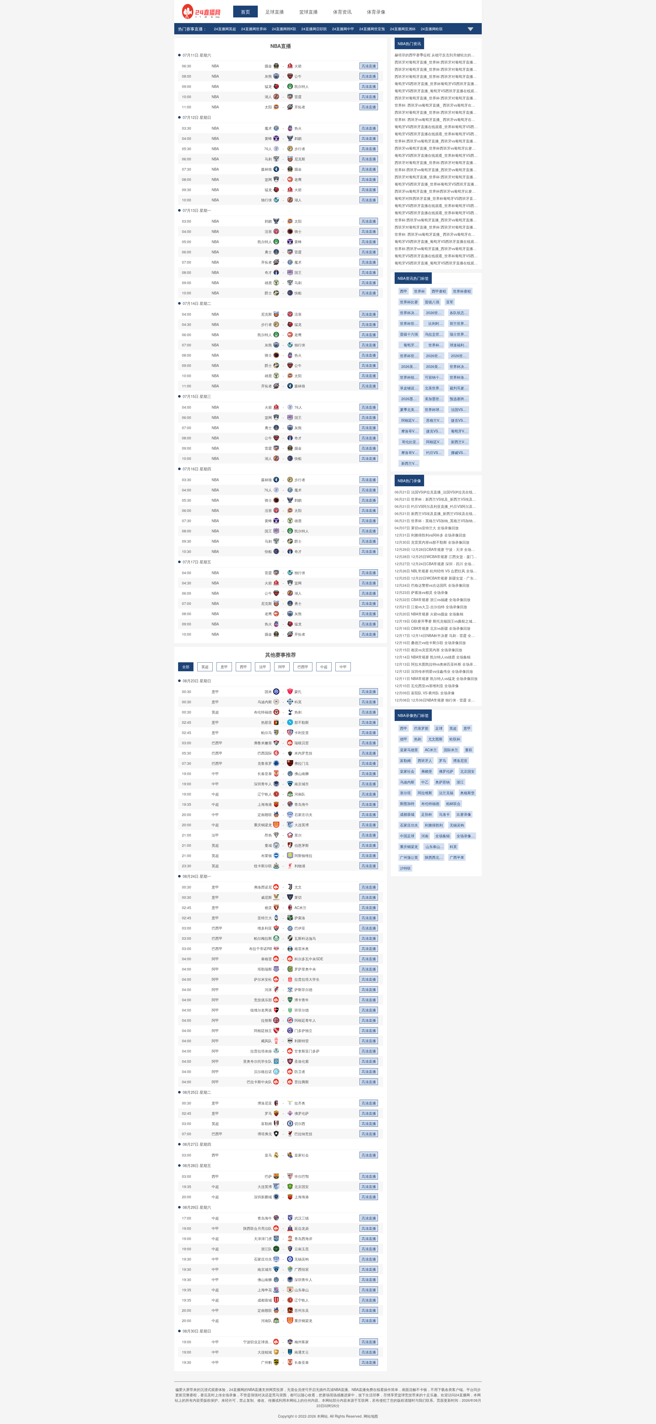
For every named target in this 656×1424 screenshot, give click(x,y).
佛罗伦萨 (446, 771)
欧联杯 (454, 738)
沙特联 (405, 868)
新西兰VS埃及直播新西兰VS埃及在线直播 (459, 442)
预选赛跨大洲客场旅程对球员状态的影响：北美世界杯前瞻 (459, 399)
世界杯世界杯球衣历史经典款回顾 (409, 324)
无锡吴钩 (457, 825)
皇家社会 (407, 771)
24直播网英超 (225, 28)
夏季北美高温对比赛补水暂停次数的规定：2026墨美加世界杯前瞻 (409, 410)
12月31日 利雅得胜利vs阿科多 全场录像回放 (430, 535)
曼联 (468, 749)
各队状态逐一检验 (459, 313)
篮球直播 (308, 11)
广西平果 (457, 857)
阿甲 (281, 666)
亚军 (449, 301)
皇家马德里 (409, 749)
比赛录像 (464, 814)
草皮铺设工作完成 (409, 388)
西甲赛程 (439, 291)
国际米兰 (451, 749)
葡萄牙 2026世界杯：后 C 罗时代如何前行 (409, 345)
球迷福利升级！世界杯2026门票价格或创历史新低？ (459, 345)
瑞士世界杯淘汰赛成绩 (459, 335)
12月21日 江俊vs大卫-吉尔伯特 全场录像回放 (431, 606)
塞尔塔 (405, 792)
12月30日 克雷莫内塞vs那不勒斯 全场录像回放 (432, 542)
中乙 (424, 782)
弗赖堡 (426, 771)
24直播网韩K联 (284, 28)
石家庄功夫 (409, 825)
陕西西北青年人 (434, 858)
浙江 (460, 782)
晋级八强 (432, 301)
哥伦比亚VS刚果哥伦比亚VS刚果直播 (409, 442)
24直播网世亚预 (372, 28)
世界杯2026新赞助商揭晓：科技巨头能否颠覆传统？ (434, 345)
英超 (205, 666)
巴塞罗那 (421, 728)
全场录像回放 (466, 836)
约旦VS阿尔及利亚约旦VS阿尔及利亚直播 (434, 453)
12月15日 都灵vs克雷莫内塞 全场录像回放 (428, 649)
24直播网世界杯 (254, 28)
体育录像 (376, 11)
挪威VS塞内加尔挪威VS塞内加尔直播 (459, 453)
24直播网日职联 (314, 28)
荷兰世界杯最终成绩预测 (459, 324)
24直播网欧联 (432, 28)
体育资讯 (342, 11)
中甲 (343, 666)
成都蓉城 (407, 814)
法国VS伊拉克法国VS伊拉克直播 (458, 410)
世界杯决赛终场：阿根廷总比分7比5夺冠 (459, 367)
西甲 (243, 666)
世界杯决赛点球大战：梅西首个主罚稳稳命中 (409, 313)
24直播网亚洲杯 (403, 28)
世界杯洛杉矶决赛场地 (459, 378)
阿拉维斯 (425, 792)
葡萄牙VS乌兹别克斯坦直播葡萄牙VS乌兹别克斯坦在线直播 (459, 431)
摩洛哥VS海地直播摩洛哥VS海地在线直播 (409, 453)
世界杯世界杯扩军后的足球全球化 (409, 356)
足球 (439, 728)
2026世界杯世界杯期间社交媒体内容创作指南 (459, 356)
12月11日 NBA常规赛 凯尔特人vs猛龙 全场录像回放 (436, 678)
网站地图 (371, 1416)
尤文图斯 (435, 738)
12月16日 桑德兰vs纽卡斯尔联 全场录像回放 (430, 642)
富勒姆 (405, 760)
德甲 (403, 738)
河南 (424, 835)
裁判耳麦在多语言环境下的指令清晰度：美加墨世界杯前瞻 (459, 388)
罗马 (442, 760)
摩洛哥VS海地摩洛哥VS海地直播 (409, 431)
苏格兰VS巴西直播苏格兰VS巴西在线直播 (434, 421)
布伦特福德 (430, 803)
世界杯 (419, 291)
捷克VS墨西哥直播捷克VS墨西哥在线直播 (459, 421)
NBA (215, 65)
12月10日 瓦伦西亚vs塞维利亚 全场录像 (427, 685)
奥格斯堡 (467, 792)
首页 (245, 11)
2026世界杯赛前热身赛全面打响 (434, 313)
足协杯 (426, 814)
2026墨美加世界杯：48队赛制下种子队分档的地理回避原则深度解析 (409, 399)
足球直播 (274, 11)
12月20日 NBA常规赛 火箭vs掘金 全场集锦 (429, 613)
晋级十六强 (409, 334)
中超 (323, 666)
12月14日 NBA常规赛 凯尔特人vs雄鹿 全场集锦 (432, 656)
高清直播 (369, 65)
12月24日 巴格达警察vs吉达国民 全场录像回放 (432, 585)
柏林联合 (453, 803)
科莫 (453, 846)
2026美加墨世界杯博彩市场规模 (434, 367)
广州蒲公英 (409, 857)
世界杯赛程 (462, 291)
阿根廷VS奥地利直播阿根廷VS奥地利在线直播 (434, 442)
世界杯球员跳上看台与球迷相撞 (434, 410)
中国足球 (407, 835)
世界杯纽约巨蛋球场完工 (409, 378)
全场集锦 (442, 835)
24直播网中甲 (343, 28)
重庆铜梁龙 (409, 846)
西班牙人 (425, 760)
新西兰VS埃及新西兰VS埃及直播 (409, 464)
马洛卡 (444, 814)
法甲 (262, 666)
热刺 (417, 738)
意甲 (224, 666)
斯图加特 (407, 803)
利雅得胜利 (434, 825)
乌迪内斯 (407, 782)
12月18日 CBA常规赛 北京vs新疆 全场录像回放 (432, 628)
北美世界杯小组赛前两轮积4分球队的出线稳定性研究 (434, 388)
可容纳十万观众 (434, 378)
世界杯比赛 (409, 301)
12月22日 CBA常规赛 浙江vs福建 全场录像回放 (432, 599)
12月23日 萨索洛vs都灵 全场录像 (421, 592)
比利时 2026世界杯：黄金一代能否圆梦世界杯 (434, 324)
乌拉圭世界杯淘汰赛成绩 (434, 335)
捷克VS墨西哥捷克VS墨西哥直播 (434, 431)
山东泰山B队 (434, 847)
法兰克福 (446, 792)
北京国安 (467, 771)
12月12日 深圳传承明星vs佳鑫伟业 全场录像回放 (434, 671)
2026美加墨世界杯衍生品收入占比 (409, 367)
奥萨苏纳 (442, 782)
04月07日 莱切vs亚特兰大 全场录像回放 (427, 527)
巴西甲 (303, 666)
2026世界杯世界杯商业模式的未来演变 (434, 356)
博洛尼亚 (460, 760)
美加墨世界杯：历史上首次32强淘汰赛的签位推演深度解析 (434, 399)
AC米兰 (431, 749)
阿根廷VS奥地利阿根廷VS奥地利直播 (409, 421)
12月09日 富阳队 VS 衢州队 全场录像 (425, 692)
